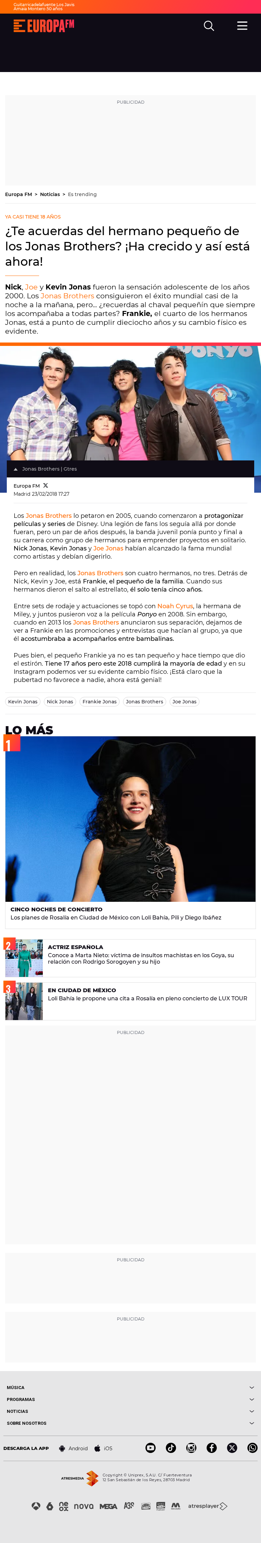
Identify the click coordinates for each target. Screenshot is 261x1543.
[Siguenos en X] (232, 1451)
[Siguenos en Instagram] (191, 1451)
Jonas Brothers (67, 296)
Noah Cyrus (175, 606)
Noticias (50, 194)
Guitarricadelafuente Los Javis (44, 4)
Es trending (82, 194)
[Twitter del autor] (45, 486)
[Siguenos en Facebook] (212, 1451)
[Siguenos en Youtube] (150, 1451)
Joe (31, 287)
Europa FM (19, 194)
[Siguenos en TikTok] (171, 1451)
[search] (209, 26)
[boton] (192, 1387)
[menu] (242, 25)
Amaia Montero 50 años (38, 8)
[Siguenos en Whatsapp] (252, 1451)
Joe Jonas (108, 548)
